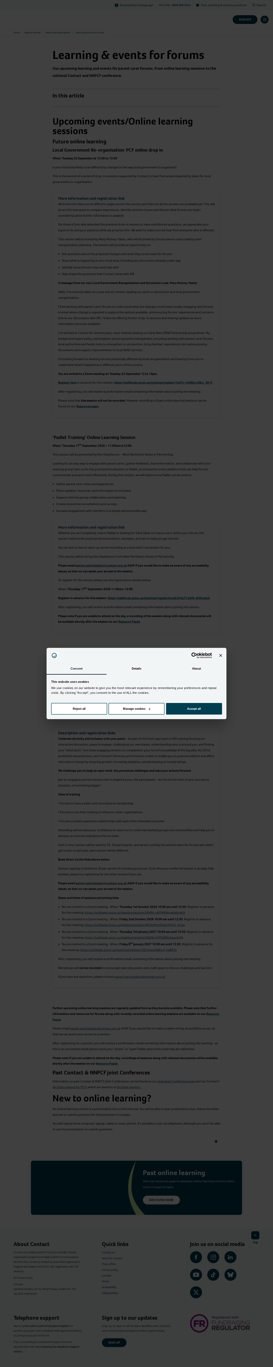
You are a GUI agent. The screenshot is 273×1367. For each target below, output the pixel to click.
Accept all (194, 708)
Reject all (79, 708)
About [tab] (196, 668)
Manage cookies (134, 708)
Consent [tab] (77, 668)
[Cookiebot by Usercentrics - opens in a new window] (194, 655)
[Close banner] (220, 655)
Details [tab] (136, 668)
